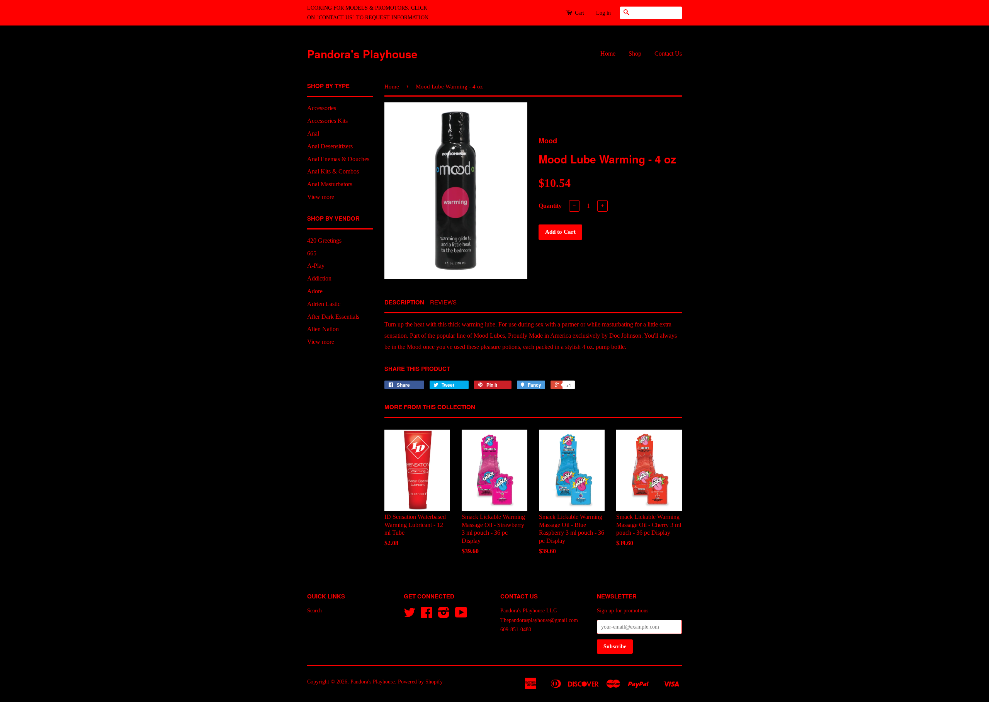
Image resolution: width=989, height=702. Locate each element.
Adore (315, 291)
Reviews (443, 302)
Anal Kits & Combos (333, 171)
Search (314, 611)
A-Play (316, 265)
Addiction (319, 278)
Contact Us (668, 53)
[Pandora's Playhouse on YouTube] (461, 615)
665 (311, 253)
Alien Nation (323, 329)
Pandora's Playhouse (362, 53)
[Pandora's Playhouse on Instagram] (444, 615)
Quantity (550, 205)
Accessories (321, 108)
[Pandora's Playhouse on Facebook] (426, 615)
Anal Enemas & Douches (338, 159)
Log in (603, 13)
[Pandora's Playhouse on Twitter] (409, 615)
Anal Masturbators (329, 184)
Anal (313, 133)
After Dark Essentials (333, 316)
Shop (635, 53)
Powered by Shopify (420, 682)
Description (404, 302)
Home (607, 53)
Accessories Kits (327, 120)
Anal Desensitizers (330, 146)
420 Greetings (324, 240)
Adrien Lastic (323, 304)
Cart (578, 13)
